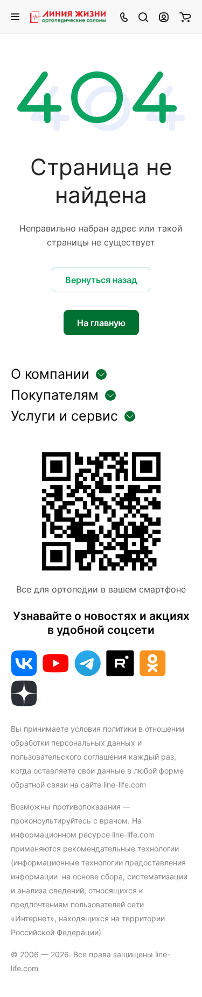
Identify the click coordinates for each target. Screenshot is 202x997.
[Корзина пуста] (185, 16)
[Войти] (164, 16)
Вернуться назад (101, 279)
